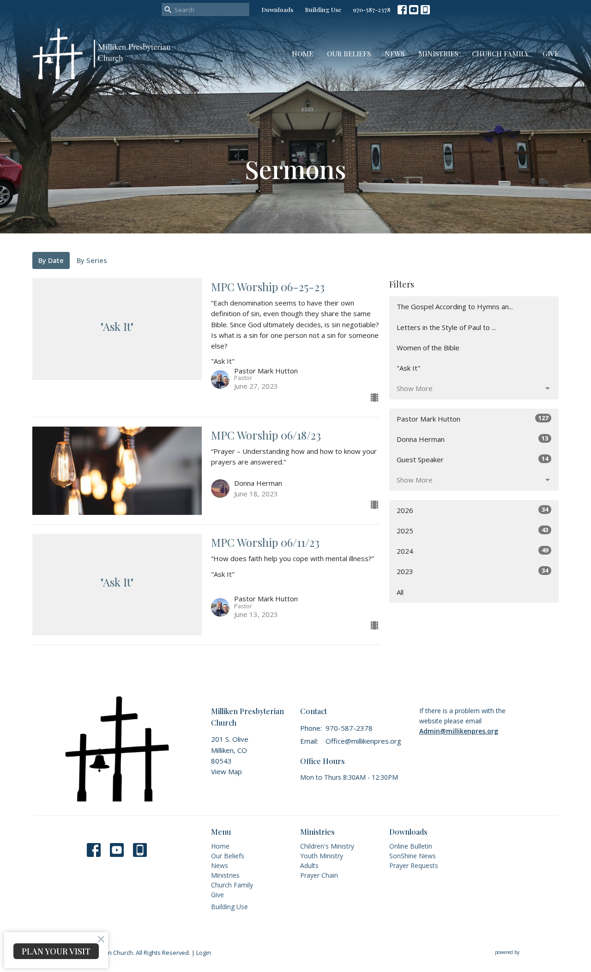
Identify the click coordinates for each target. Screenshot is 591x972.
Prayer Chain (319, 875)
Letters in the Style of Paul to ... (446, 327)
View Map (226, 771)
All (400, 592)
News (394, 53)
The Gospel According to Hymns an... (455, 306)
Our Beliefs (349, 53)
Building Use (323, 9)
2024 (472, 551)
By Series (92, 260)
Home (302, 53)
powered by (522, 960)
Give (551, 53)
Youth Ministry (321, 855)
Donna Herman (472, 439)
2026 (472, 510)
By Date (51, 260)
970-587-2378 (372, 9)
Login (203, 952)
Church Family (500, 53)
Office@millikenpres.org (363, 741)
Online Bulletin (410, 846)
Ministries (438, 53)
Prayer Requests (413, 865)
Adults (309, 865)
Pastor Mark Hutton (472, 418)
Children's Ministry (327, 846)
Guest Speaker (472, 459)
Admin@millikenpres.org (458, 731)
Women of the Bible (428, 347)
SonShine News (412, 855)
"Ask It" (408, 368)
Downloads (277, 9)
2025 (472, 530)
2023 (472, 571)
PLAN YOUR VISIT (56, 951)
